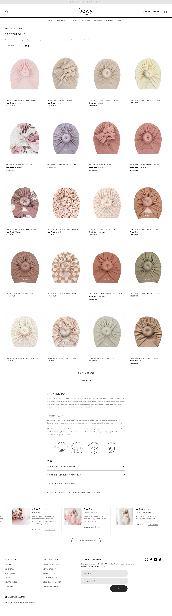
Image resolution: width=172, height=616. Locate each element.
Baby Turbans (18, 28)
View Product (50, 530)
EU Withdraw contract (52, 586)
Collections (73, 20)
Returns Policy (49, 569)
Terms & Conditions (51, 578)
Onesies (50, 20)
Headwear (98, 20)
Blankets (109, 20)
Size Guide (9, 578)
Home (6, 28)
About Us (8, 565)
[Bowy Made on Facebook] (151, 559)
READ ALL (88, 542)
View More (86, 380)
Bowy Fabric (10, 573)
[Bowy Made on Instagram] (146, 559)
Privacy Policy (49, 573)
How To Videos (11, 582)
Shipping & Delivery (51, 565)
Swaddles (86, 20)
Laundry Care (10, 586)
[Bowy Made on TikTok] (160, 559)
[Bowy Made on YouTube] (155, 559)
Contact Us (9, 569)
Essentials (120, 20)
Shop (11, 28)
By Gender (61, 20)
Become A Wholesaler (52, 582)
